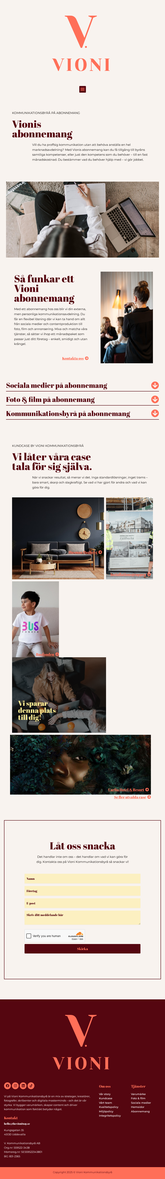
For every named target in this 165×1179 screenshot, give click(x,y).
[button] (82, 89)
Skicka (82, 948)
